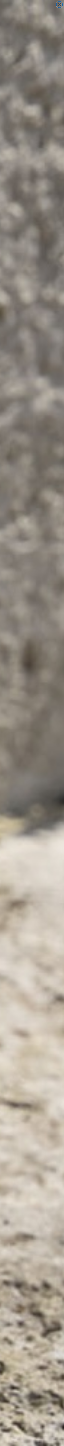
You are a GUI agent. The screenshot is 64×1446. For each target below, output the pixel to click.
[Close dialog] (59, 4)
